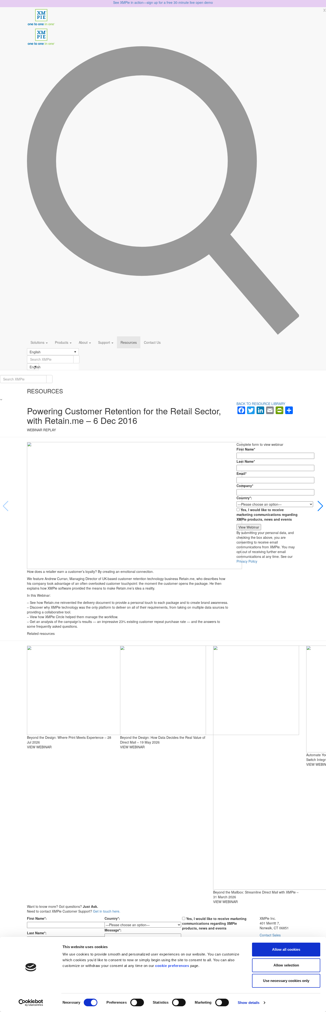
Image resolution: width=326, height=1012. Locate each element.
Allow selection (286, 965)
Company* (245, 485)
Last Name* (246, 461)
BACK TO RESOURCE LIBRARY (261, 403)
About (84, 342)
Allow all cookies (286, 949)
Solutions (38, 342)
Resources (129, 342)
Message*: (113, 930)
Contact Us (152, 342)
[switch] (137, 1002)
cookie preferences (172, 966)
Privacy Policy (247, 561)
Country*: (244, 497)
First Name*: (37, 918)
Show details (248, 1003)
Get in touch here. (106, 911)
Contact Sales (270, 935)
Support (104, 342)
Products (62, 342)
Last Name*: (37, 932)
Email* (242, 473)
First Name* (246, 449)
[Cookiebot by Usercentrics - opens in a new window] (31, 1002)
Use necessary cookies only (286, 981)
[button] (53, 351)
